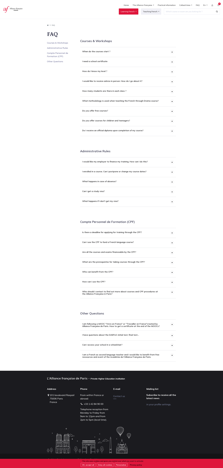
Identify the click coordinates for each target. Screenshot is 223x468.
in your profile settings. (158, 404)
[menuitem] (126, 6)
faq (53, 25)
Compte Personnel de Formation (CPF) (57, 55)
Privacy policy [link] (136, 465)
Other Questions (55, 61)
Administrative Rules (57, 48)
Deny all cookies (105, 465)
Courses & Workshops (57, 42)
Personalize (121, 465)
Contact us (119, 396)
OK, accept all (88, 465)
